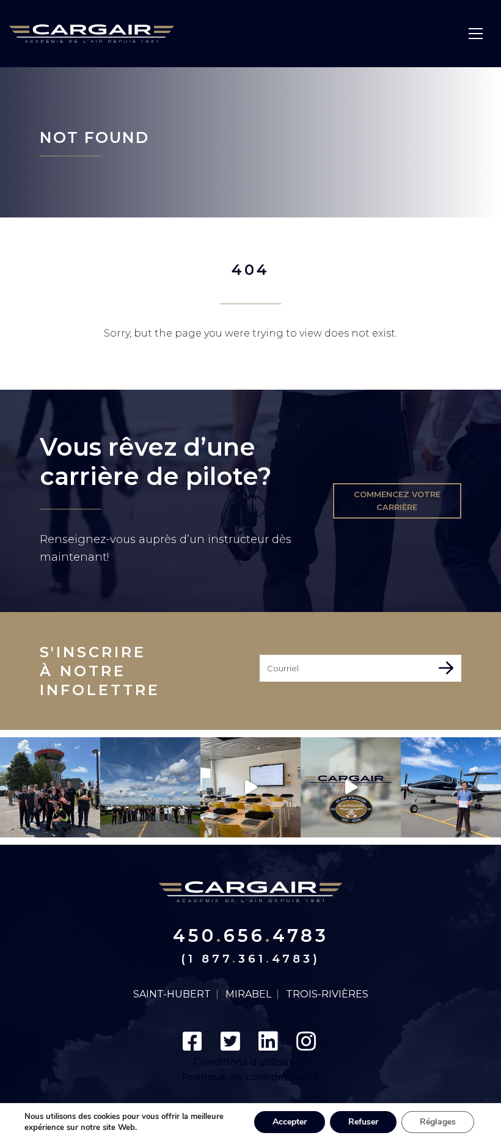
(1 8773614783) (250, 959)
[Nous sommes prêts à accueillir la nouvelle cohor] (250, 787)
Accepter (289, 1122)
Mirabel (248, 994)
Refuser (363, 1122)
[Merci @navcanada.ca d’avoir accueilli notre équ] (50, 787)
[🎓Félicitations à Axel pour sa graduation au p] (451, 787)
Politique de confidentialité (250, 1077)
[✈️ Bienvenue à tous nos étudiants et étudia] (150, 787)
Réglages (438, 1122)
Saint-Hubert (172, 994)
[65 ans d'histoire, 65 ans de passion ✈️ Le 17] (351, 787)
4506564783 (251, 935)
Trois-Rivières (327, 994)
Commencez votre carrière (397, 500)
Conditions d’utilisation (250, 1062)
